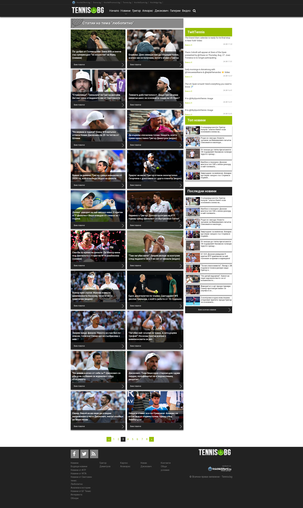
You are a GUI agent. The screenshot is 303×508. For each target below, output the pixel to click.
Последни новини (201, 191)
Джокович (161, 10)
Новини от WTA (78, 473)
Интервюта (76, 494)
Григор (136, 10)
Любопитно (77, 484)
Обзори (74, 498)
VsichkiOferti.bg (83, 2)
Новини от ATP (78, 470)
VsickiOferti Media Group (73, 2)
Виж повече (79, 65)
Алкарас (147, 10)
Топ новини (196, 120)
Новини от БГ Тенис (81, 491)
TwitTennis (196, 32)
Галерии (175, 10)
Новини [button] (126, 13)
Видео (186, 10)
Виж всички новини (207, 310)
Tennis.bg (127, 2)
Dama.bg (97, 2)
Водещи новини (79, 466)
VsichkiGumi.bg (140, 2)
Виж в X (188, 45)
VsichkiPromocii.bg (112, 2)
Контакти (166, 463)
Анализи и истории (80, 487)
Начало (114, 10)
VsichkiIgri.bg (156, 2)
